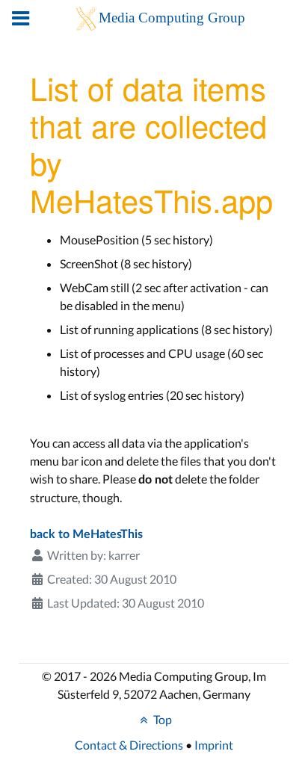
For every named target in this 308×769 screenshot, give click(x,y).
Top (161, 719)
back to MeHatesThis (86, 534)
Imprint (213, 745)
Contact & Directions (129, 745)
